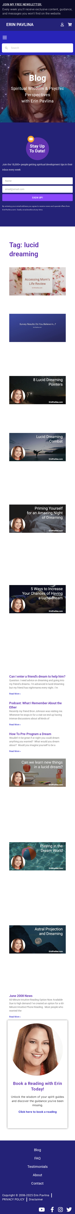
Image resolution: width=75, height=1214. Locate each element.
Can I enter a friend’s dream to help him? (37, 676)
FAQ (37, 1158)
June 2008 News (20, 996)
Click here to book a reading (37, 1111)
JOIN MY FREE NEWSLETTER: (22, 4)
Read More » (15, 694)
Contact (37, 1183)
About (37, 1175)
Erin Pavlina (19, 24)
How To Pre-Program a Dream (30, 734)
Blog (37, 1150)
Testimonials (37, 1167)
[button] (5, 38)
